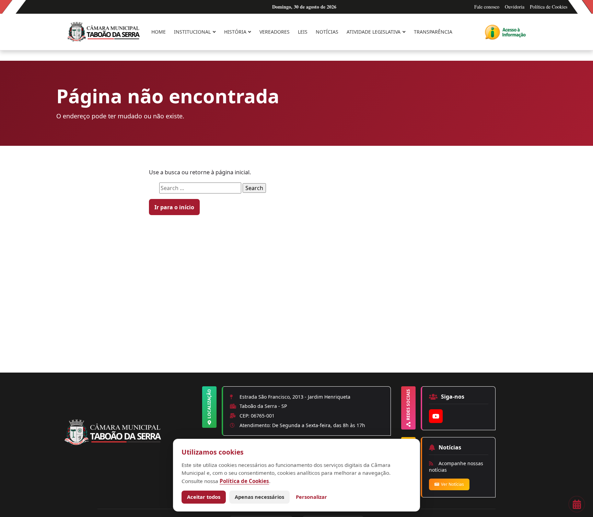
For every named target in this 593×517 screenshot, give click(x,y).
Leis (302, 31)
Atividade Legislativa (373, 31)
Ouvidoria (514, 6)
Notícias (327, 31)
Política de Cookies (548, 6)
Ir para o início (174, 207)
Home (158, 31)
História (235, 31)
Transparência (433, 31)
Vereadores (274, 31)
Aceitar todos (203, 496)
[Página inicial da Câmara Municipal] (131, 444)
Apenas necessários (259, 496)
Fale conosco (486, 6)
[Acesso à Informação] (505, 32)
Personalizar (311, 496)
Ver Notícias (452, 484)
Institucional (192, 31)
